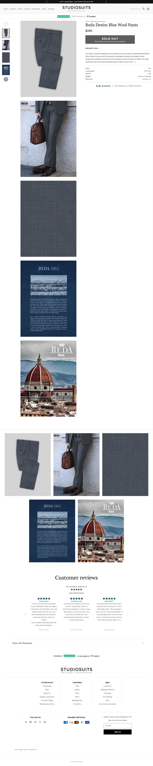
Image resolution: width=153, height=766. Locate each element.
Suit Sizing (107, 693)
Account (134, 9)
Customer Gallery (47, 700)
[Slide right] (6, 79)
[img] (76, 589)
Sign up (117, 732)
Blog (47, 690)
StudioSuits (79, 761)
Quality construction (47, 697)
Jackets (77, 690)
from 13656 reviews (76, 593)
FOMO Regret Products (98, 21)
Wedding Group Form (47, 704)
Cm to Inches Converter (107, 704)
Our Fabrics (77, 704)
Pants (77, 693)
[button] (143, 9)
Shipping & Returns (107, 690)
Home (87, 21)
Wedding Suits (77, 700)
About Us (47, 693)
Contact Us (107, 686)
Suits (77, 686)
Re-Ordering (107, 697)
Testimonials (47, 686)
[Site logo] (76, 670)
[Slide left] (6, 24)
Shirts (77, 697)
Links (107, 700)
